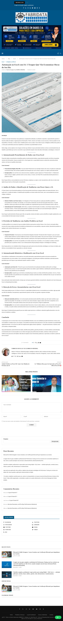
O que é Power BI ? (12, 492)
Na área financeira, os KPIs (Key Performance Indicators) (22, 504)
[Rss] (39, 8)
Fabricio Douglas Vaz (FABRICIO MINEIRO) (15, 69)
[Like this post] (33, 342)
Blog (9, 58)
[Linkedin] (30, 8)
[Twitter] (25, 8)
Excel (14, 58)
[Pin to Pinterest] (38, 342)
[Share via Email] (40, 342)
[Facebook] (23, 8)
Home (3, 58)
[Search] (60, 53)
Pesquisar (5, 439)
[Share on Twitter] (36, 342)
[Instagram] (26, 609)
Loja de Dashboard (31, 614)
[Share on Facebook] (35, 342)
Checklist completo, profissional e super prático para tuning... (27, 5)
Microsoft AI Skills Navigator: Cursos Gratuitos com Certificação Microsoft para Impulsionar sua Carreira (27, 454)
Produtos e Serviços (19, 614)
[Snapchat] (37, 8)
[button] (26, 2)
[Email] (34, 8)
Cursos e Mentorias (42, 614)
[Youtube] (32, 8)
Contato (51, 614)
